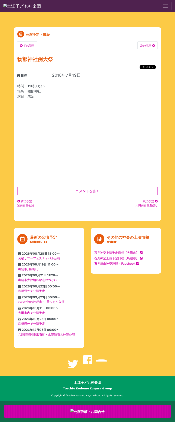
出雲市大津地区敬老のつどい (37, 280)
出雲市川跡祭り (28, 269)
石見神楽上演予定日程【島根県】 (116, 258)
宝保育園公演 (25, 203)
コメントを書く (87, 191)
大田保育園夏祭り (147, 203)
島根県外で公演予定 (31, 291)
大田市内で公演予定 (31, 312)
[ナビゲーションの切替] (166, 6)
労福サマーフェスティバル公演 (39, 258)
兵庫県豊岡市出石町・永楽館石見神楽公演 (46, 334)
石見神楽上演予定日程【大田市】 (116, 252)
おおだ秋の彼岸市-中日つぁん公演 (41, 301)
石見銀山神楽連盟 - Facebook (115, 263)
